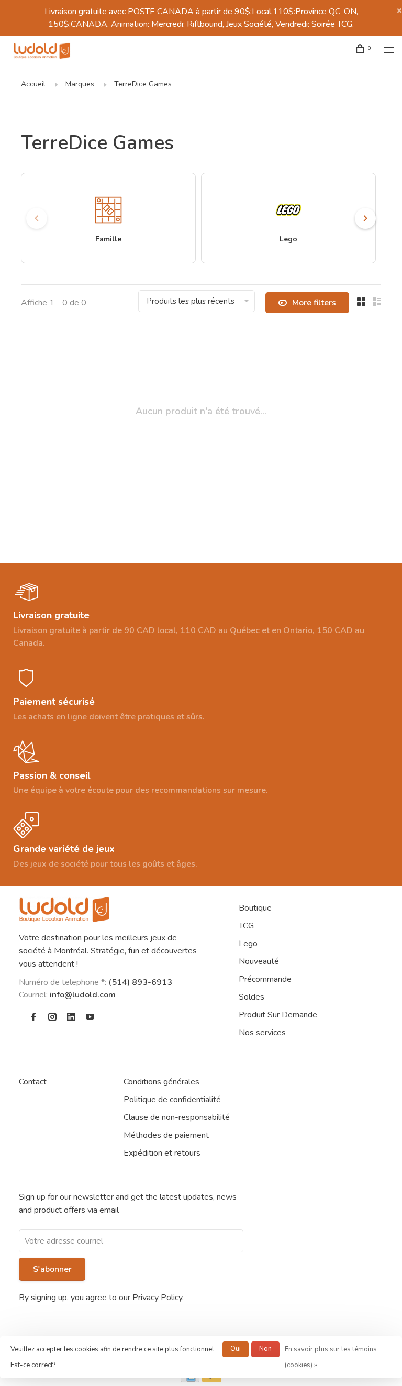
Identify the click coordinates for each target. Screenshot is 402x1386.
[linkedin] (71, 1018)
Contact (33, 1082)
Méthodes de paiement (166, 1135)
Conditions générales (161, 1082)
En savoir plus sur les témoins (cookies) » (331, 1357)
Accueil (33, 84)
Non (265, 1349)
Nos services (262, 1032)
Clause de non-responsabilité (177, 1117)
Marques (79, 84)
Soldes (251, 997)
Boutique (255, 908)
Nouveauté (259, 961)
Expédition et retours (162, 1153)
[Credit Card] (190, 1379)
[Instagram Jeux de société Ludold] (52, 1018)
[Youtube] (90, 1018)
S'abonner (52, 1269)
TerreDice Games (143, 84)
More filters (314, 302)
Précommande (265, 979)
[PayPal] (211, 1379)
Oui (235, 1349)
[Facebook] (33, 1018)
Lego (248, 943)
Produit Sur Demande (278, 1015)
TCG (246, 926)
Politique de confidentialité (172, 1099)
